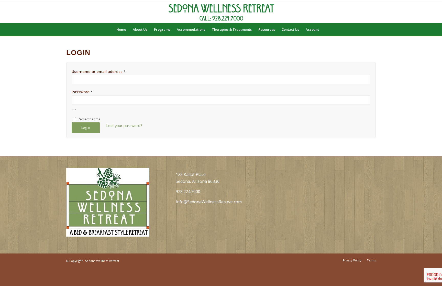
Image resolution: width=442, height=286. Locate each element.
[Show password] (74, 109)
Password (82, 91)
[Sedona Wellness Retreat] (221, 11)
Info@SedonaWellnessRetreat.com (209, 202)
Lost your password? (124, 125)
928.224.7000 (188, 191)
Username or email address (98, 71)
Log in (85, 127)
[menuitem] (121, 29)
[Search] (325, 29)
